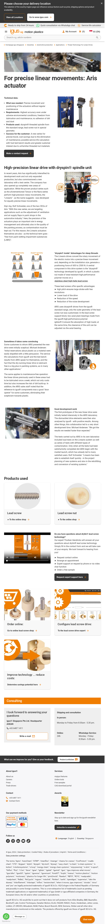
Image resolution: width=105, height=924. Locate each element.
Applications (60, 45)
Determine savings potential (22, 684)
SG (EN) (96, 31)
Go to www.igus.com (38, 17)
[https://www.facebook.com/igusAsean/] (8, 841)
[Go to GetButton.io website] (6, 921)
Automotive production (45, 45)
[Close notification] (101, 3)
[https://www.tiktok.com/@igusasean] (28, 841)
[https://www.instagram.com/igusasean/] (13, 841)
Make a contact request (17, 153)
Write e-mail (25, 736)
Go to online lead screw (20, 630)
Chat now (87, 919)
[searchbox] (50, 37)
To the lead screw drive (71, 630)
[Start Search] (97, 37)
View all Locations (14, 17)
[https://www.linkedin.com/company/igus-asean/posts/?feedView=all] (18, 841)
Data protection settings (15, 856)
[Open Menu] (6, 31)
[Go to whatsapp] (6, 916)
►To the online (16, 519)
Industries (30, 45)
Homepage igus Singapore (15, 45)
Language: (66, 838)
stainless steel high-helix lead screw (71, 281)
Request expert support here (70, 577)
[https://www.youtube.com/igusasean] (23, 841)
